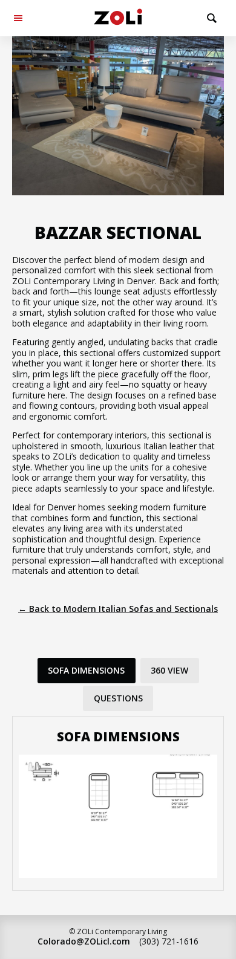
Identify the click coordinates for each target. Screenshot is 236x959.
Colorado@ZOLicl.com (84, 941)
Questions (118, 698)
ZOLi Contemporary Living (118, 18)
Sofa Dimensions (86, 670)
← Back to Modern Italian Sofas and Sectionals (118, 608)
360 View (169, 670)
